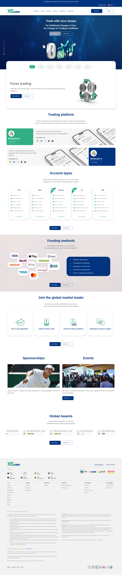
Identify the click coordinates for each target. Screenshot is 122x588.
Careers (9, 487)
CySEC (25, 472)
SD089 (38, 474)
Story (8, 482)
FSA (38, 472)
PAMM (45, 485)
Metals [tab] (41, 66)
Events (9, 497)
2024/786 (25, 478)
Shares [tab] (50, 66)
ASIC (11, 472)
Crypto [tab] (78, 66)
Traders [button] (42, 11)
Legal (8, 485)
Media (8, 502)
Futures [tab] (69, 66)
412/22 (24, 474)
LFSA (11, 476)
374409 (11, 474)
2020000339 (53, 478)
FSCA (52, 472)
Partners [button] (55, 11)
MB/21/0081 (12, 478)
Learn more (19, 216)
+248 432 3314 (110, 464)
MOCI (24, 476)
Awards (9, 494)
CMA (52, 476)
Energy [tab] (59, 66)
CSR (8, 504)
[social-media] (89, 567)
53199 (52, 474)
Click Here (29, 548)
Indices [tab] (87, 66)
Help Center (102, 5)
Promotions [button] (62, 11)
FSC (38, 476)
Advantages (10, 492)
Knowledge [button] (70, 11)
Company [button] (36, 11)
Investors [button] (48, 11)
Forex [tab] (32, 66)
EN (112, 5)
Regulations (10, 490)
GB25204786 (40, 478)
